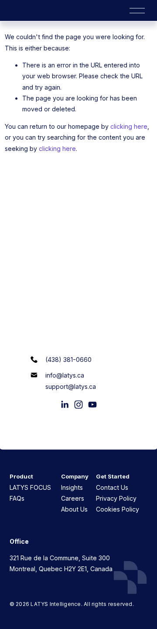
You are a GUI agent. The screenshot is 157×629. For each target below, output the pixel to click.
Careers (72, 498)
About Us (74, 509)
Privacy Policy (116, 498)
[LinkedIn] (64, 404)
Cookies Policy (117, 509)
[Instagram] (78, 404)
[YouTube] (92, 404)
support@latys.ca (70, 386)
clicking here (128, 126)
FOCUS (39, 487)
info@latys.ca (64, 375)
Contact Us (112, 487)
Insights (72, 487)
